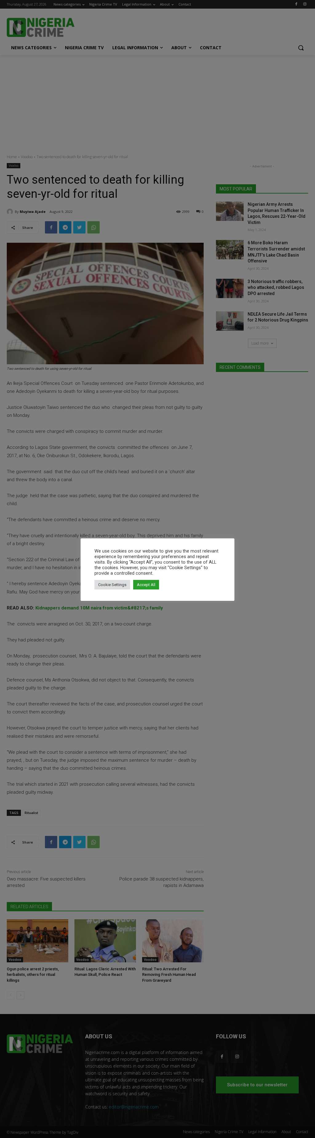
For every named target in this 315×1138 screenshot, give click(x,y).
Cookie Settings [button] (112, 584)
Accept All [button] (146, 584)
